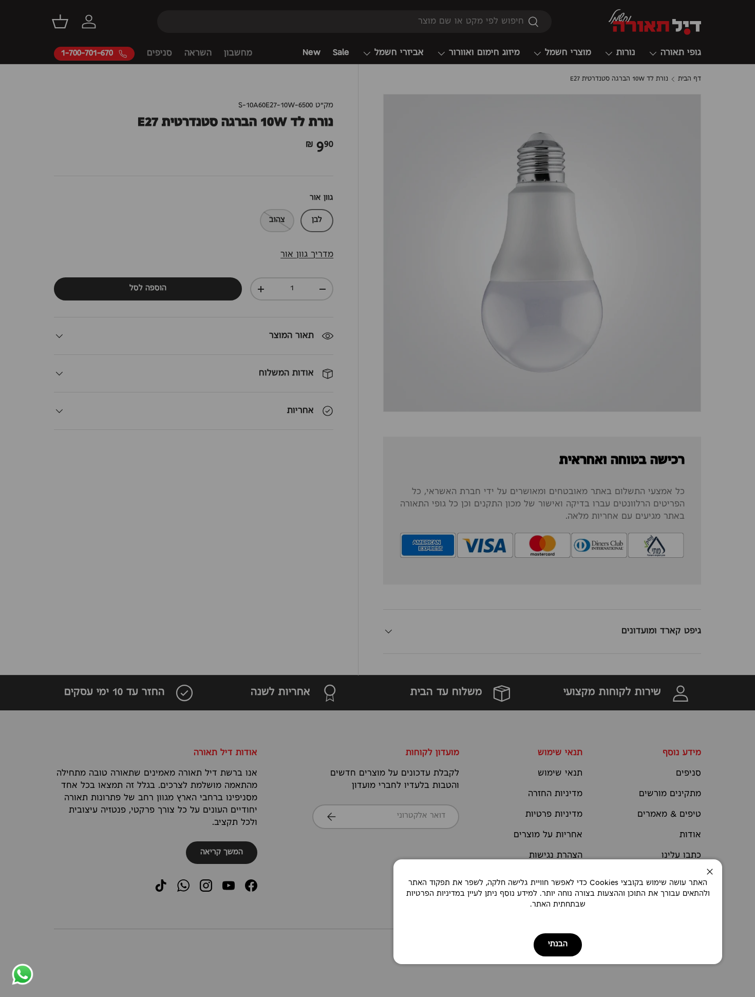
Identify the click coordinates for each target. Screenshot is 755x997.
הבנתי (558, 944)
